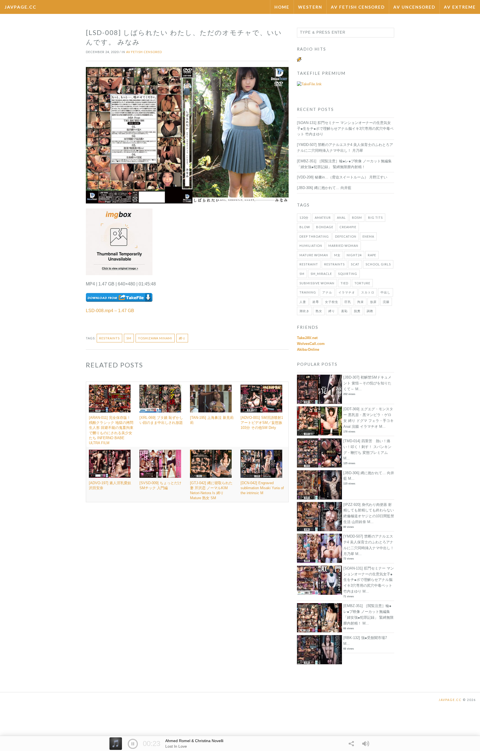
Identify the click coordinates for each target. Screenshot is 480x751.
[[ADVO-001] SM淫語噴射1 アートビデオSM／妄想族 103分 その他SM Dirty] (263, 398)
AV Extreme (460, 6)
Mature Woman (313, 255)
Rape (372, 255)
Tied (344, 283)
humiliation (310, 245)
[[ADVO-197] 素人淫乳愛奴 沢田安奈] (111, 464)
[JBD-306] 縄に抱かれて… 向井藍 (324, 188)
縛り (182, 338)
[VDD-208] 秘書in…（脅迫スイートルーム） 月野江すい (342, 177)
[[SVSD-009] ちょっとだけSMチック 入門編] (161, 464)
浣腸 (386, 302)
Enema (368, 236)
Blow (304, 227)
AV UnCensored (414, 6)
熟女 (319, 311)
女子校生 (331, 302)
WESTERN (310, 6)
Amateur (323, 217)
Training (307, 292)
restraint (308, 264)
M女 (337, 255)
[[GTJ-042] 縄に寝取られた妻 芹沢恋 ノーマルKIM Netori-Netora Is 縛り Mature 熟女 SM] (212, 464)
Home (281, 6)
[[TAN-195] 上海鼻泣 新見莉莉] (212, 398)
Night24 (354, 255)
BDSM (357, 217)
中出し (386, 292)
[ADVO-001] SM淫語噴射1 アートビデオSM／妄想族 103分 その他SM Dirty (262, 423)
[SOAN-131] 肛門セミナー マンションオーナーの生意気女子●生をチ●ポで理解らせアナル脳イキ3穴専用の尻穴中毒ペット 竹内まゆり (345, 128)
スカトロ (367, 292)
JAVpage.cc (20, 6)
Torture (362, 283)
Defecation (345, 236)
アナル (327, 292)
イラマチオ (346, 292)
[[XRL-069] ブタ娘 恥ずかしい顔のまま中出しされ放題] (161, 398)
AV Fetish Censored (358, 6)
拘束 (360, 302)
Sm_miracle (321, 273)
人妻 (302, 302)
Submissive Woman (316, 283)
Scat (355, 264)
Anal (341, 217)
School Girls (378, 264)
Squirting (347, 273)
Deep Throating (314, 236)
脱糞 (357, 311)
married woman (343, 245)
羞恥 (344, 311)
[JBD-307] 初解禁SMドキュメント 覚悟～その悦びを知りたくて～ (367, 383)
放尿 (373, 302)
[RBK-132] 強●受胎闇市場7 (365, 638)
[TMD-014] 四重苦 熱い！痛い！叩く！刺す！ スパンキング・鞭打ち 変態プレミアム (367, 447)
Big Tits (375, 217)
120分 (304, 217)
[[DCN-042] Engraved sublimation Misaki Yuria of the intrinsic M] (263, 464)
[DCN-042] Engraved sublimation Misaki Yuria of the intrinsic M (262, 488)
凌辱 (315, 302)
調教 (370, 311)
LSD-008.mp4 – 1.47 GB (110, 310)
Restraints (109, 338)
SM (128, 338)
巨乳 (347, 302)
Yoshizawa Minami (155, 338)
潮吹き (304, 311)
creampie (347, 227)
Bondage (324, 227)
